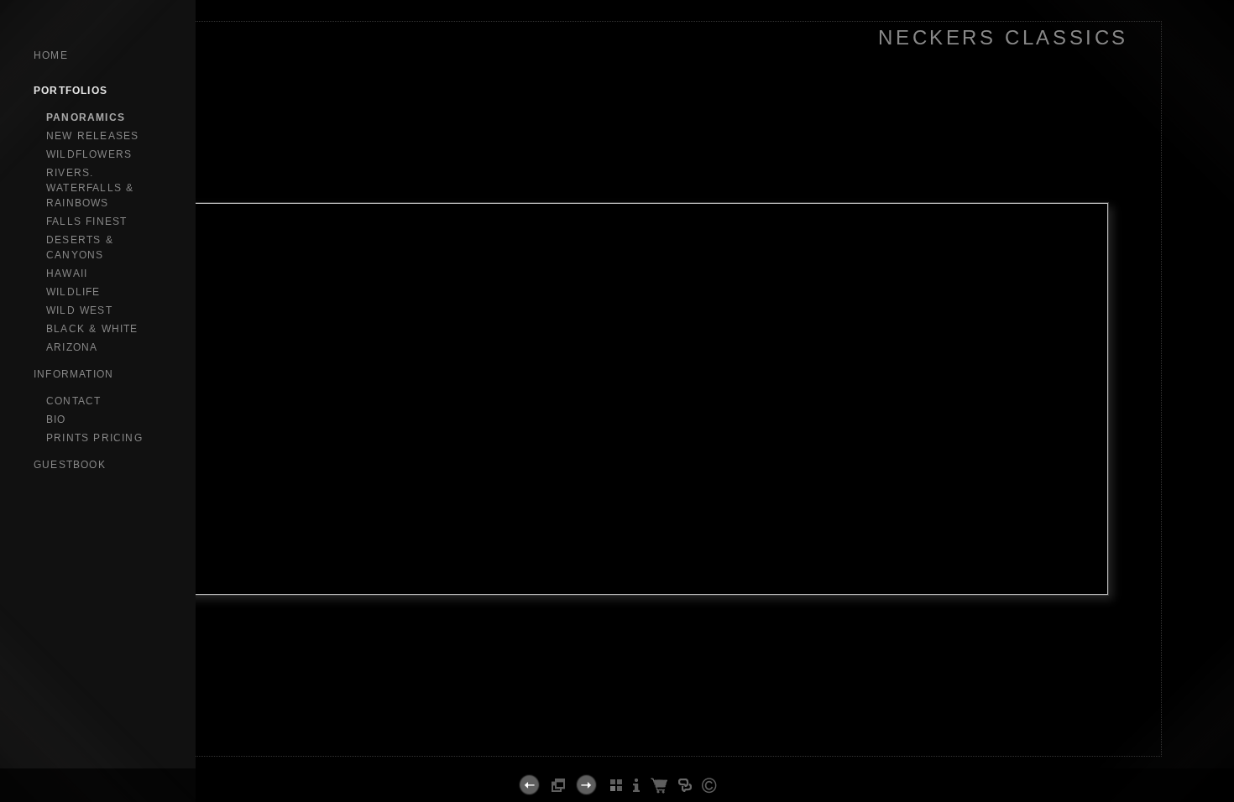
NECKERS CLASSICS (1003, 37)
